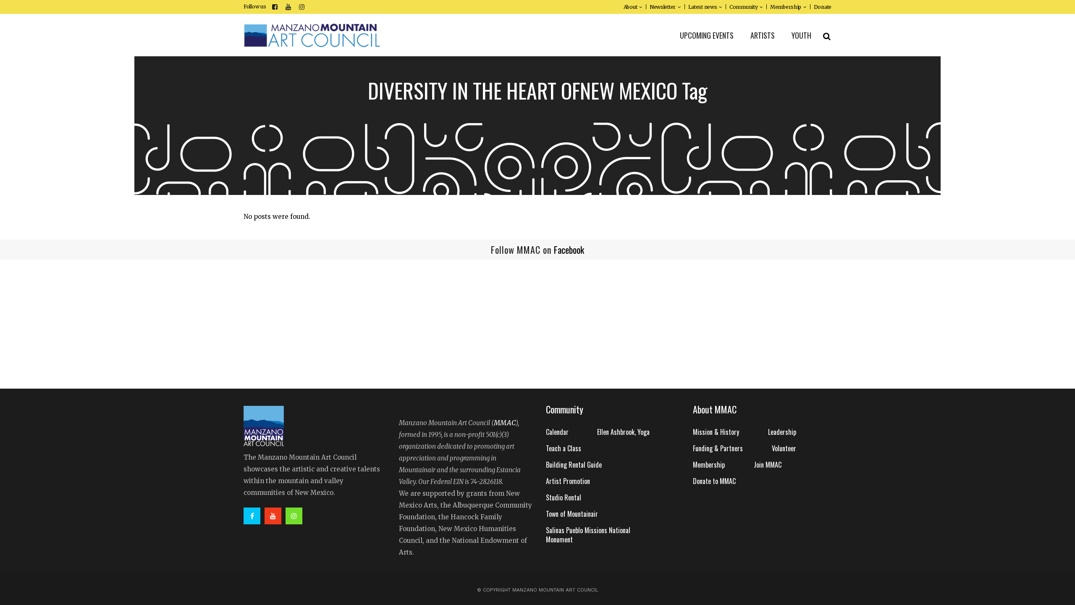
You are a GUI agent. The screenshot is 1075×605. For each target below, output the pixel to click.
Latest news (702, 7)
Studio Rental (563, 497)
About (630, 7)
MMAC (505, 422)
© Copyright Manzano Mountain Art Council (537, 590)
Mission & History (716, 432)
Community (743, 7)
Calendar (557, 432)
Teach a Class (563, 448)
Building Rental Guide (574, 464)
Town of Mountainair (572, 513)
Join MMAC (767, 464)
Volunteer (784, 448)
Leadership (782, 432)
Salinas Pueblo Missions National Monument (588, 535)
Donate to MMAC (714, 481)
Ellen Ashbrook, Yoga (623, 432)
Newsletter (663, 7)
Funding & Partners (718, 448)
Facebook (569, 249)
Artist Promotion (568, 481)
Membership (785, 7)
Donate (822, 7)
